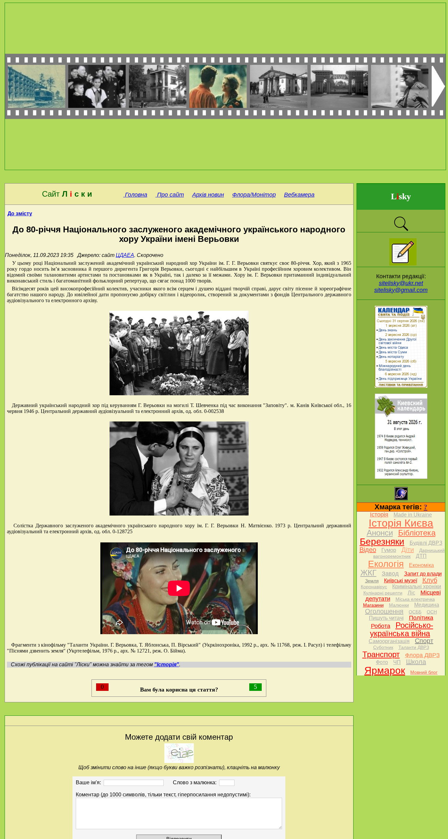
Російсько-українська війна (401, 629)
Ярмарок (384, 670)
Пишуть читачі (386, 618)
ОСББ (415, 612)
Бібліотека (417, 532)
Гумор (388, 550)
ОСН (432, 612)
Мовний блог (424, 672)
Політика (421, 618)
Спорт (424, 640)
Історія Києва (401, 523)
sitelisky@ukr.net (401, 283)
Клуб (429, 580)
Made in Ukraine (413, 514)
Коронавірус (374, 586)
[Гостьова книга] (403, 263)
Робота (380, 626)
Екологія (386, 564)
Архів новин (208, 194)
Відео (367, 549)
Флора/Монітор (254, 194)
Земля (372, 580)
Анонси (380, 532)
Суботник (383, 647)
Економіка (421, 565)
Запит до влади (423, 573)
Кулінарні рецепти (382, 592)
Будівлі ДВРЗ (426, 543)
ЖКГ (368, 572)
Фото (382, 662)
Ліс (411, 592)
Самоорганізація (389, 641)
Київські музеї (400, 580)
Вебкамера (299, 194)
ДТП (421, 556)
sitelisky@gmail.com (401, 290)
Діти (407, 549)
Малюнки (399, 605)
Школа (416, 661)
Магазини (373, 605)
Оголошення (384, 611)
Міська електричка (415, 599)
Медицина (426, 605)
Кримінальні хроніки (416, 586)
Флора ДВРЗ (422, 655)
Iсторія (379, 514)
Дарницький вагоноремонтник (409, 553)
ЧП (397, 662)
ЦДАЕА (125, 255)
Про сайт (169, 194)
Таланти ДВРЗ (413, 647)
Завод (390, 573)
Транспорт (381, 654)
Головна (135, 194)
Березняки (382, 542)
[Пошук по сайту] (401, 230)
